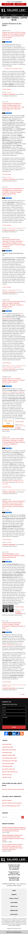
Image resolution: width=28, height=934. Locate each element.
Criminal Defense (7, 763)
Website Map (14, 910)
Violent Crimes (23, 228)
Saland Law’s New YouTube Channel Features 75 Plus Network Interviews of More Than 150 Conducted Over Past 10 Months (14, 35)
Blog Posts (14, 914)
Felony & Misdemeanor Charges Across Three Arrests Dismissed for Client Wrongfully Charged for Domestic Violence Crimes (13, 838)
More (23, 15)
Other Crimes (15, 228)
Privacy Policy (14, 898)
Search (22, 817)
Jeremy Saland (18, 392)
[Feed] (22, 733)
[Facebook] (6, 733)
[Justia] (18, 733)
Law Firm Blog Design (13, 932)
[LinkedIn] (14, 733)
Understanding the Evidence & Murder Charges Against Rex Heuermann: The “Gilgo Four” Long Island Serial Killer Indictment (13, 106)
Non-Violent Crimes (8, 769)
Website (14, 894)
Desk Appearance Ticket (9, 760)
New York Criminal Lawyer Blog (14, 10)
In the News (9, 92)
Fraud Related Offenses (9, 758)
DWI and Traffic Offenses (9, 771)
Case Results (7, 752)
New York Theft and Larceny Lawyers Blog (13, 789)
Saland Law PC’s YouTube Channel (13, 68)
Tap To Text (20, 4)
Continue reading (6, 89)
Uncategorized (23, 489)
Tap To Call (7, 4)
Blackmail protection (7, 318)
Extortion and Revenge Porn (8, 367)
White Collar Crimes (18, 290)
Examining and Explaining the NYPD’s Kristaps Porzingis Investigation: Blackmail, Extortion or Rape (13, 625)
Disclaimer (14, 902)
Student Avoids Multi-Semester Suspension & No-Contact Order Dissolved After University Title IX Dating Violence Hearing (14, 829)
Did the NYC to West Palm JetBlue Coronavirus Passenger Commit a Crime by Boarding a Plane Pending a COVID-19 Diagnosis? (13, 441)
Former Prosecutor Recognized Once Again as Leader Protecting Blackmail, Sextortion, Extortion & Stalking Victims (14, 304)
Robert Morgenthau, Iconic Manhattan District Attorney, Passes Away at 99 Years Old (13, 555)
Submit (14, 727)
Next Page (22, 694)
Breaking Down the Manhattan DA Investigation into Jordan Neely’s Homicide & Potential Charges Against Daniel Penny (13, 191)
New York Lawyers (7, 800)
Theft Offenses (7, 766)
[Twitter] (10, 733)
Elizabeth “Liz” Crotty (7, 392)
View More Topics (6, 777)
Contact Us (14, 15)
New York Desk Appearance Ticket (11, 805)
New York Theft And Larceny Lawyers (11, 803)
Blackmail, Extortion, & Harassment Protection (16, 365)
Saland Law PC (18, 928)
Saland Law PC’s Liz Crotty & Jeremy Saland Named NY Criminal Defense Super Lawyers (13, 380)
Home (4, 15)
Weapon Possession (8, 755)
